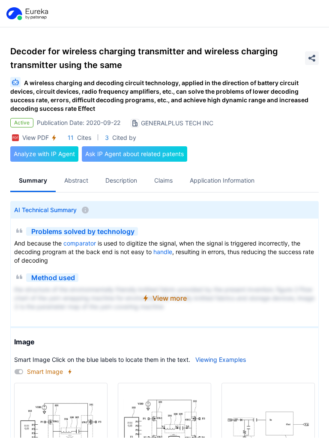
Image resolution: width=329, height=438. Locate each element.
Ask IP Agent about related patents (134, 153)
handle (162, 251)
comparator (79, 243)
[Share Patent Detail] (312, 58)
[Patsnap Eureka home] (26, 13)
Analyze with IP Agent (44, 153)
